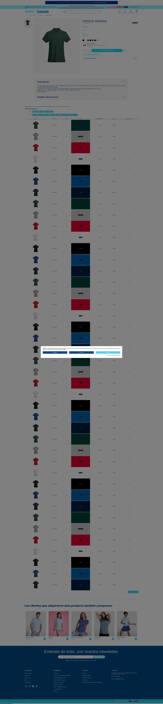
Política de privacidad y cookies (113, 355)
